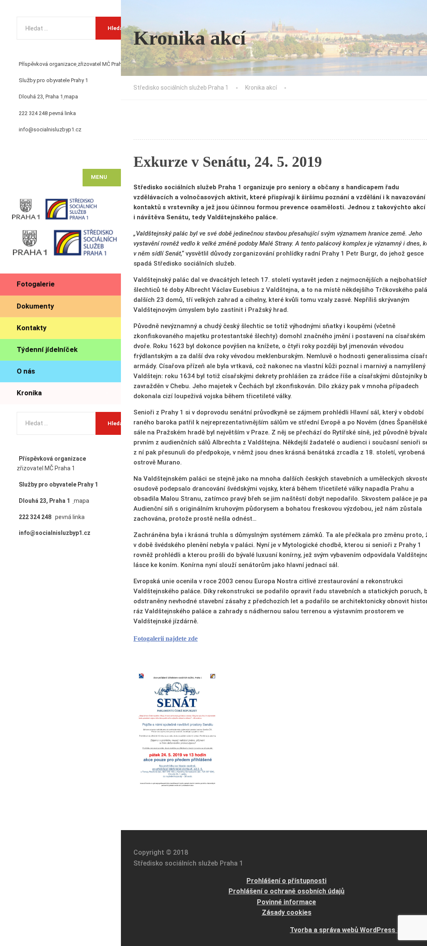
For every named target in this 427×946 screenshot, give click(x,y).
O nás (26, 371)
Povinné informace (286, 902)
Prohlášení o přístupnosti (286, 881)
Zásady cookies (286, 912)
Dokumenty (35, 306)
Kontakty (32, 328)
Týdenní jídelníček (47, 349)
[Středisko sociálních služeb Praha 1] (64, 210)
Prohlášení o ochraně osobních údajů (286, 891)
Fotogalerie (36, 284)
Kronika (29, 393)
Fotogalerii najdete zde (165, 638)
